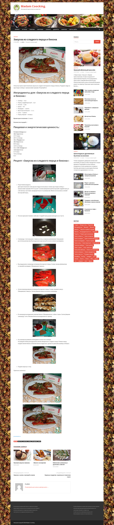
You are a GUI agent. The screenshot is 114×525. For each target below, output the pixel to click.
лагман (87, 258)
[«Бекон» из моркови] (42, 461)
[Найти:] (87, 42)
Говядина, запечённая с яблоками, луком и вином (92, 201)
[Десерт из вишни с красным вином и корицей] (78, 197)
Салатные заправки (79, 245)
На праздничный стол (85, 231)
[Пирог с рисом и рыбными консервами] (78, 188)
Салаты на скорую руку (92, 249)
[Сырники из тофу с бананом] (78, 214)
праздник (34, 441)
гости (94, 256)
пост (75, 261)
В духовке (90, 225)
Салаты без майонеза (79, 249)
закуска (25, 441)
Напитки (64, 29)
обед (29, 441)
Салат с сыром (78, 247)
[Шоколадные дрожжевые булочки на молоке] (87, 150)
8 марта (76, 225)
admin (22, 42)
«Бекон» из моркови (39, 463)
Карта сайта (73, 29)
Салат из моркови (89, 236)
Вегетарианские (78, 227)
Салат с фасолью (87, 247)
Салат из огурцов (78, 238)
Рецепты (76, 234)
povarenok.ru (17, 436)
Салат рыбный (89, 245)
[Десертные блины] (78, 121)
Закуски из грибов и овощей (87, 229)
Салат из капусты (78, 236)
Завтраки (40, 29)
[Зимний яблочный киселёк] (87, 66)
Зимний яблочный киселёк (84, 70)
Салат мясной (95, 243)
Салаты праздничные (90, 252)
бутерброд (77, 256)
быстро (20, 441)
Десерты (56, 29)
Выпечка (92, 227)
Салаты (48, 29)
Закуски (32, 29)
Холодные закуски (89, 254)
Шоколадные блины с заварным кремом (91, 174)
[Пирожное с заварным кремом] (78, 113)
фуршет (91, 261)
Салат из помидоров (79, 240)
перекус (96, 258)
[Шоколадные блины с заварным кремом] (78, 179)
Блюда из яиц (83, 225)
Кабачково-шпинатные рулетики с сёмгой (60, 463)
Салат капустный (86, 243)
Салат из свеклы (90, 240)
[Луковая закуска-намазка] (22, 461)
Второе (24, 29)
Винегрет (86, 227)
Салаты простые (78, 254)
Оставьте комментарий (31, 42)
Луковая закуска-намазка (22, 463)
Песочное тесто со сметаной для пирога (91, 99)
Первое (17, 29)
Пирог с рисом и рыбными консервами (91, 183)
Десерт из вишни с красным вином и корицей (90, 193)
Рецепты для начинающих (87, 234)
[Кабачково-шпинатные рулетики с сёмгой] (62, 461)
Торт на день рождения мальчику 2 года (92, 91)
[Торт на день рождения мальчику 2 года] (78, 95)
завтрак (76, 258)
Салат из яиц (77, 243)
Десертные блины (90, 116)
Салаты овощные (78, 252)
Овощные (95, 231)
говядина (89, 256)
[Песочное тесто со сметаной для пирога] (78, 104)
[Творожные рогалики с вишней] (78, 130)
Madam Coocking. (33, 6)
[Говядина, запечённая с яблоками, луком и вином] (78, 206)
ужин (39, 441)
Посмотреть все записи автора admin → (37, 487)
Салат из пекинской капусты (92, 238)
